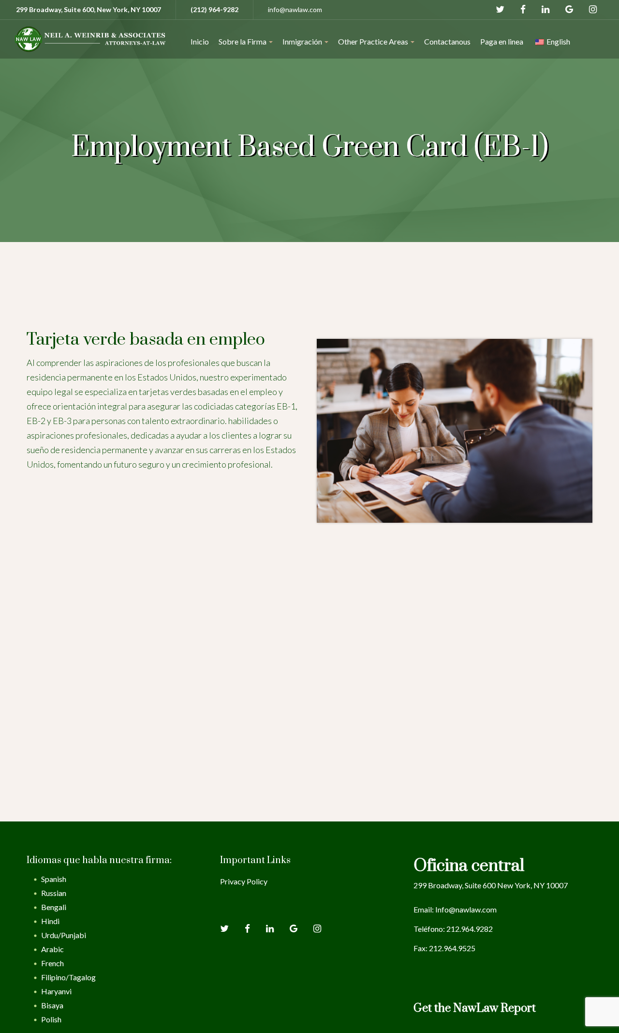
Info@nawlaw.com (466, 909)
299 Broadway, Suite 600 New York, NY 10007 (490, 885)
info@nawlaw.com (295, 9)
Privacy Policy (243, 881)
